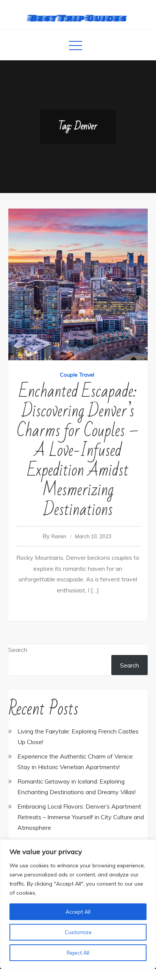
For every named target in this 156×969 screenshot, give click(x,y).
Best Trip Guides (78, 18)
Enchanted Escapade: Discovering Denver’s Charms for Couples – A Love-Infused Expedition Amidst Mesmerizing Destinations (78, 451)
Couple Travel (77, 374)
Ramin (58, 536)
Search (17, 649)
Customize (78, 932)
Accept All (78, 911)
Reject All (78, 952)
